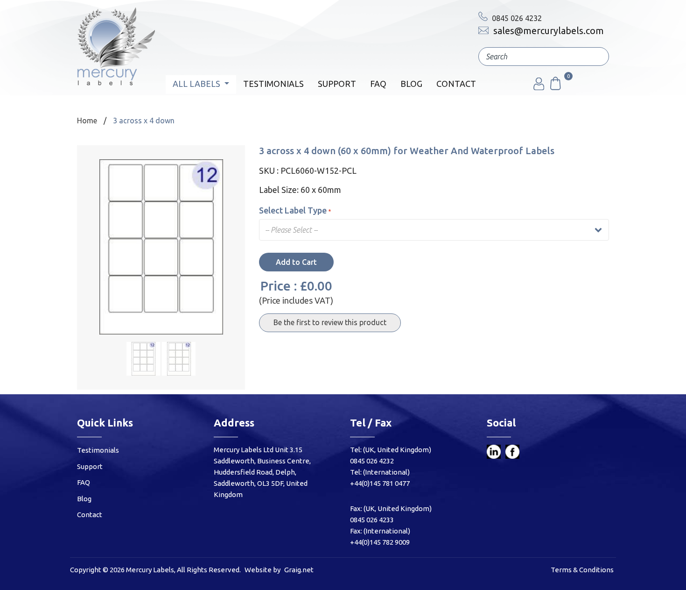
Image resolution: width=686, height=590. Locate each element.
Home (87, 120)
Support (337, 83)
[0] (554, 87)
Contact (456, 83)
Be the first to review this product (329, 322)
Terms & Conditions (582, 570)
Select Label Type (293, 210)
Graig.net (299, 570)
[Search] (595, 56)
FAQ (378, 83)
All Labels (197, 83)
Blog (411, 83)
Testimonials (273, 83)
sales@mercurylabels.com (547, 30)
